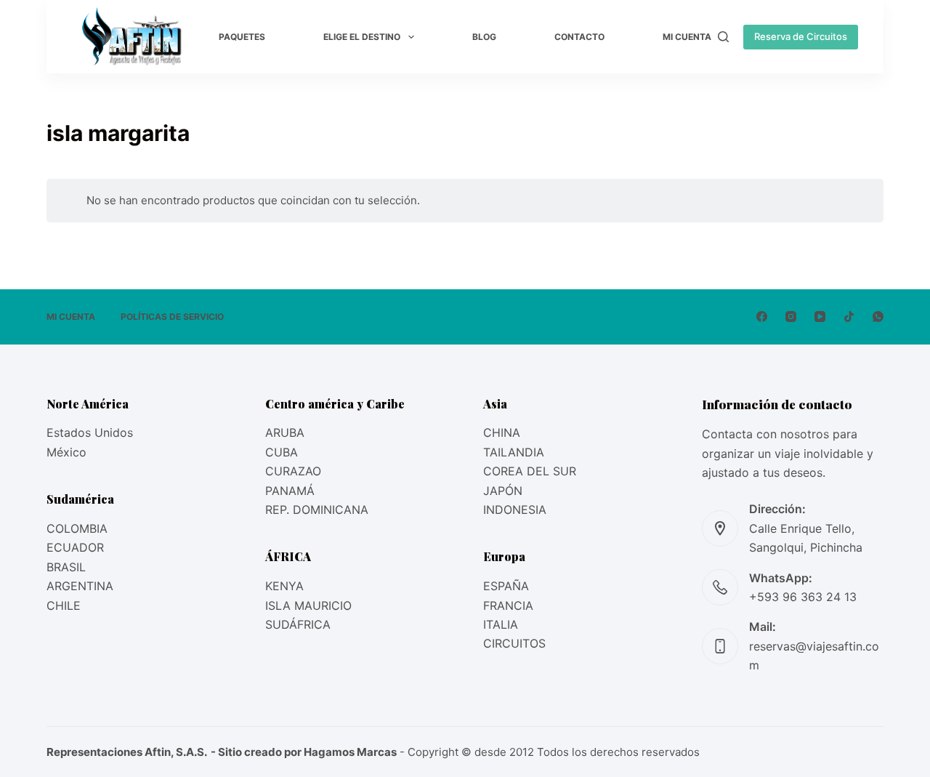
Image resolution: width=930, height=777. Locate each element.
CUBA (281, 452)
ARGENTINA (79, 586)
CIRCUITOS (514, 643)
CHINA (501, 432)
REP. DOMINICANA (316, 509)
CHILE (63, 605)
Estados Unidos (89, 432)
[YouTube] (819, 316)
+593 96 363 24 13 (803, 596)
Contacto (579, 36)
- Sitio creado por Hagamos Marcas (303, 752)
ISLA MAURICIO (308, 605)
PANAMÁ (290, 490)
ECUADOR (75, 547)
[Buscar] (723, 36)
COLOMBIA (77, 528)
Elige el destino (361, 36)
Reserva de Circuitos (800, 36)
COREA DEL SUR (529, 471)
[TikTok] (849, 316)
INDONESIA (514, 509)
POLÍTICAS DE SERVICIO (172, 316)
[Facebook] (761, 316)
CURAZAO (293, 471)
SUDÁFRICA (298, 624)
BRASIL (66, 567)
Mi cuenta (687, 36)
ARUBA (284, 432)
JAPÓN (502, 490)
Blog (484, 36)
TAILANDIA (513, 452)
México (66, 452)
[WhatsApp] (878, 316)
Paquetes (242, 36)
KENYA (284, 586)
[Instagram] (790, 316)
